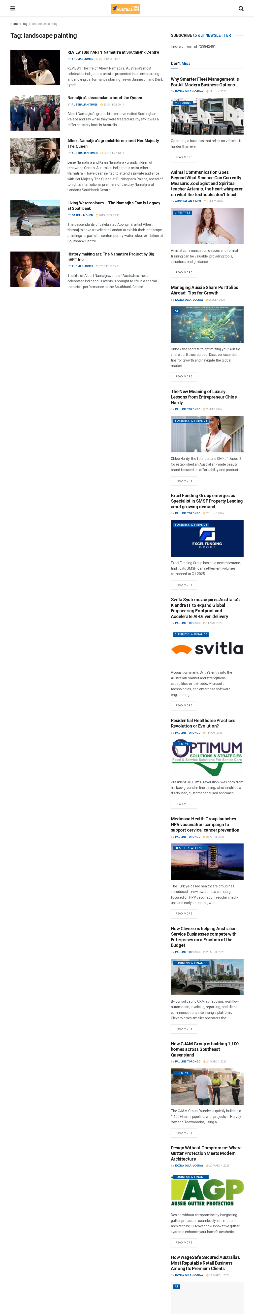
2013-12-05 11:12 (109, 59)
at (177, 311)
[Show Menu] (12, 8)
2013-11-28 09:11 (113, 104)
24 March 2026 (215, 1061)
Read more (186, 156)
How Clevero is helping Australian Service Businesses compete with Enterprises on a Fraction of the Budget (204, 937)
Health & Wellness (191, 848)
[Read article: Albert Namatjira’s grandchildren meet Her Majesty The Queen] (35, 156)
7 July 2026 (214, 201)
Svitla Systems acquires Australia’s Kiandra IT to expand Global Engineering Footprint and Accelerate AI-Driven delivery (205, 608)
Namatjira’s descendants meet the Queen (104, 97)
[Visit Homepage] (125, 9)
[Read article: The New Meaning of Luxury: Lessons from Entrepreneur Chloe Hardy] (207, 434)
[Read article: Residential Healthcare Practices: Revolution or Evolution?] (207, 757)
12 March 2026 (218, 1275)
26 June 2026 (214, 513)
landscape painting (45, 24)
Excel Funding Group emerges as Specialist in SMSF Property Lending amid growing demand (207, 501)
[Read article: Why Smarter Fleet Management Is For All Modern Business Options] (207, 116)
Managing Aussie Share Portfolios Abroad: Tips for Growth (204, 290)
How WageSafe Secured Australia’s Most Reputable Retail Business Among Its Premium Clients (205, 1263)
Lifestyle (182, 212)
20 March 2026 (218, 1165)
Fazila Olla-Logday (189, 91)
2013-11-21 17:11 (109, 266)
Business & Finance (191, 420)
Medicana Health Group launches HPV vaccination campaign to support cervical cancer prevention (205, 824)
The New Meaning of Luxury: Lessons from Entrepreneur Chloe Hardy (204, 397)
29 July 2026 (217, 91)
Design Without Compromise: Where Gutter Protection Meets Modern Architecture (206, 1153)
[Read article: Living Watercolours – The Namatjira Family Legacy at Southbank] (35, 218)
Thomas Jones (82, 59)
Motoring (183, 103)
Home (14, 24)
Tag (25, 24)
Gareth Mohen (82, 215)
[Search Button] (241, 8)
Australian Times (85, 104)
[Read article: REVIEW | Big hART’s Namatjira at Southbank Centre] (35, 67)
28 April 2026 (214, 837)
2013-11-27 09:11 (109, 215)
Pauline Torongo (187, 409)
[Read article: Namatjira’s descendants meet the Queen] (35, 113)
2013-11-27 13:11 (113, 153)
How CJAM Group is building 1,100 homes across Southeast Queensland (205, 1049)
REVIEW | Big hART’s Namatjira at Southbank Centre (113, 52)
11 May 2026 (213, 623)
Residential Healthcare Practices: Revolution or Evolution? (204, 723)
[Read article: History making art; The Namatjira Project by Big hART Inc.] (35, 269)
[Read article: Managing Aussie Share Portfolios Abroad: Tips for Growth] (207, 324)
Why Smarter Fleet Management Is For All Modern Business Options (205, 81)
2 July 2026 (216, 299)
